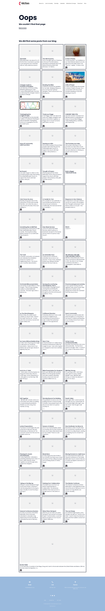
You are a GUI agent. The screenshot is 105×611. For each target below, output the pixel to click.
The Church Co (52, 606)
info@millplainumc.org (29, 587)
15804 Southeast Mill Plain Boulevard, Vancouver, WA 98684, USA (75, 588)
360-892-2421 (52, 587)
